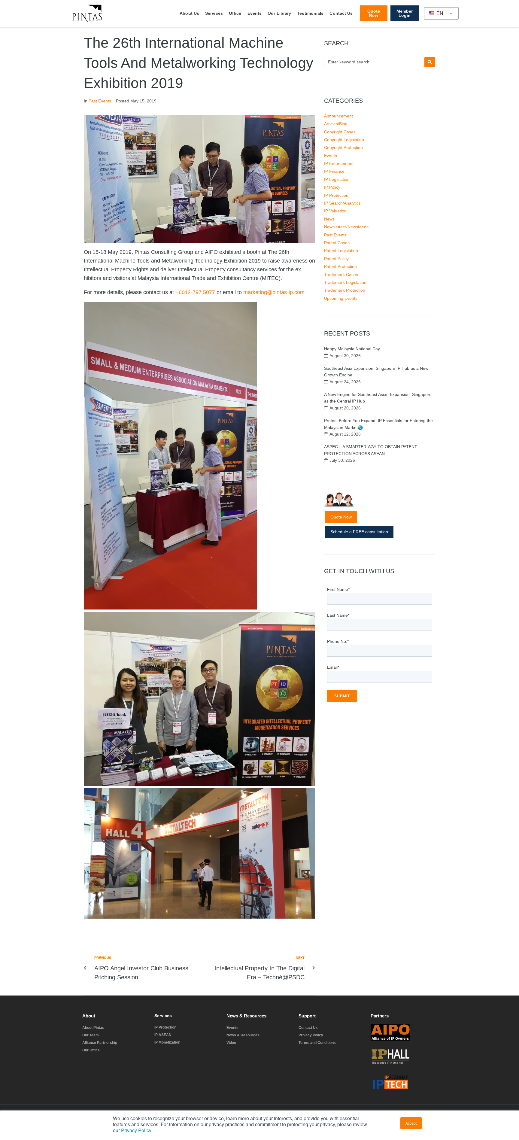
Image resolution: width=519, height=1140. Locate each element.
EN (439, 13)
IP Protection (336, 195)
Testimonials (310, 13)
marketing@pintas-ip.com (274, 292)
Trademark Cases (341, 274)
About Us (189, 13)
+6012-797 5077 (196, 292)
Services (214, 13)
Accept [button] (411, 1123)
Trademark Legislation (345, 282)
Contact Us (341, 13)
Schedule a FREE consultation (359, 531)
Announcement (338, 116)
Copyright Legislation (344, 139)
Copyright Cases (340, 131)
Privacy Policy (136, 1130)
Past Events (100, 101)
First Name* (338, 589)
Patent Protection (340, 266)
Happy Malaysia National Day (352, 348)
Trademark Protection (344, 290)
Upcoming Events (340, 298)
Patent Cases (337, 242)
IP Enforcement (339, 163)
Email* (333, 667)
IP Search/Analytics (342, 203)
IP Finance (334, 171)
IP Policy (332, 187)
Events (254, 13)
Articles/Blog (336, 123)
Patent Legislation (341, 250)
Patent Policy (336, 258)
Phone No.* (338, 641)
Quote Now (341, 517)
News (329, 219)
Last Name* (338, 615)
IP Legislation (337, 179)
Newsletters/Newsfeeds (346, 226)
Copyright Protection (343, 147)
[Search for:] (372, 62)
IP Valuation (335, 210)
